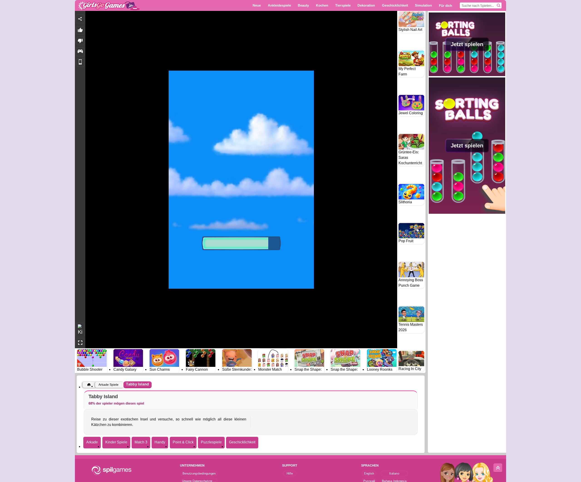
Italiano (394, 473)
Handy (160, 442)
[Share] (80, 19)
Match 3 (141, 442)
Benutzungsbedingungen (199, 473)
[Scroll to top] (497, 467)
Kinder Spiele (116, 442)
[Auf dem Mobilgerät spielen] (80, 63)
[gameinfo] (80, 51)
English (369, 473)
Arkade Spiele (108, 384)
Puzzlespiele (211, 442)
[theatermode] (80, 330)
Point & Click (183, 442)
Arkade (92, 442)
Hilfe (290, 473)
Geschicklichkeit (242, 442)
